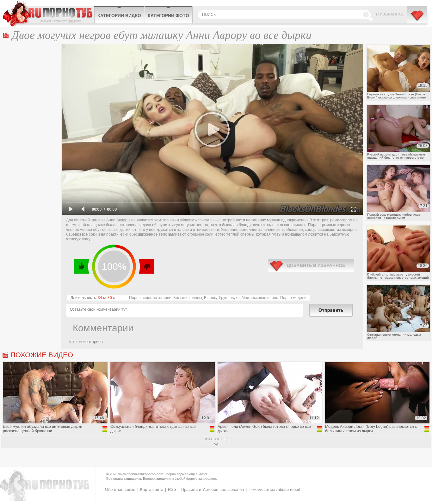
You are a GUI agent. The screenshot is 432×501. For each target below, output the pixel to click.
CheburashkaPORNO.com (48, 13)
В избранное (390, 14)
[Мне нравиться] (81, 266)
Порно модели (293, 297)
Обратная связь (120, 489)
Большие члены (187, 297)
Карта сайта (151, 489)
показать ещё (216, 439)
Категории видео (119, 15)
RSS (172, 489)
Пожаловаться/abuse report (274, 489)
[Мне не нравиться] (146, 266)
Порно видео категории (150, 297)
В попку (210, 297)
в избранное (311, 265)
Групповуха (229, 297)
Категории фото (168, 15)
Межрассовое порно (260, 297)
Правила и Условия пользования (212, 489)
